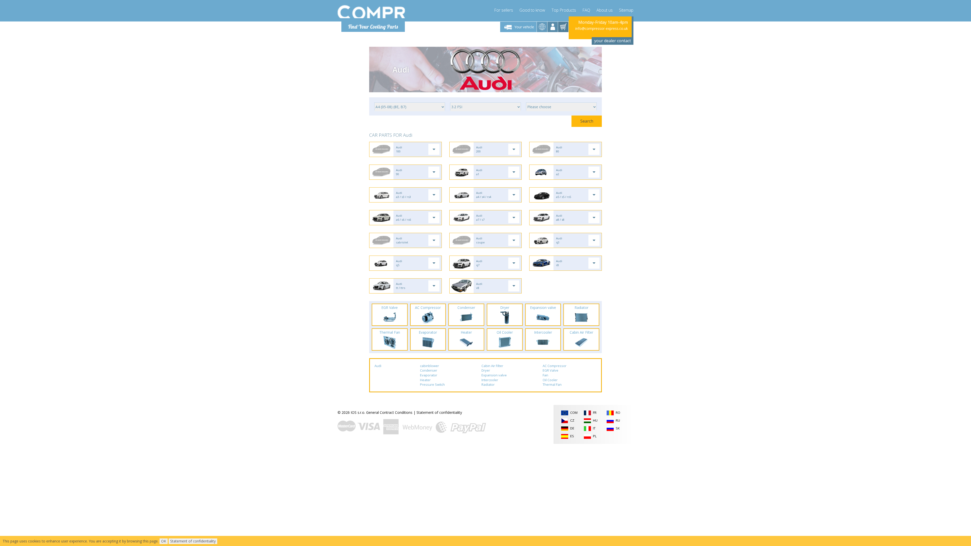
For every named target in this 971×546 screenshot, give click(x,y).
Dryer (485, 370)
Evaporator (428, 375)
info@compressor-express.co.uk (601, 28)
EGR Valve (550, 370)
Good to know (532, 10)
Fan (545, 375)
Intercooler (489, 380)
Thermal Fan (552, 384)
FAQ (586, 10)
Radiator (488, 384)
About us (605, 10)
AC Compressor (554, 365)
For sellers (503, 10)
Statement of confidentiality (439, 412)
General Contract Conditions (389, 412)
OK (163, 541)
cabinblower (429, 365)
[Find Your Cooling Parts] (372, 11)
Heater (425, 380)
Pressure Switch (432, 384)
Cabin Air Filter (492, 365)
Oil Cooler (550, 380)
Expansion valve (494, 375)
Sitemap (626, 10)
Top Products (563, 10)
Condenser (428, 370)
